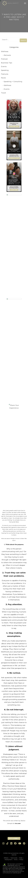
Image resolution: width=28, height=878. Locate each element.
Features (4, 74)
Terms (15, 859)
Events (4, 66)
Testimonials (13, 858)
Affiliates (6, 858)
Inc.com (17, 823)
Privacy (21, 859)
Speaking (5, 70)
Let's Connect (14, 838)
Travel (3, 93)
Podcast (4, 59)
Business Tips (6, 63)
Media (20, 858)
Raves (3, 78)
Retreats (7, 55)
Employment (8, 859)
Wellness (4, 51)
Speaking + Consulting (13, 81)
